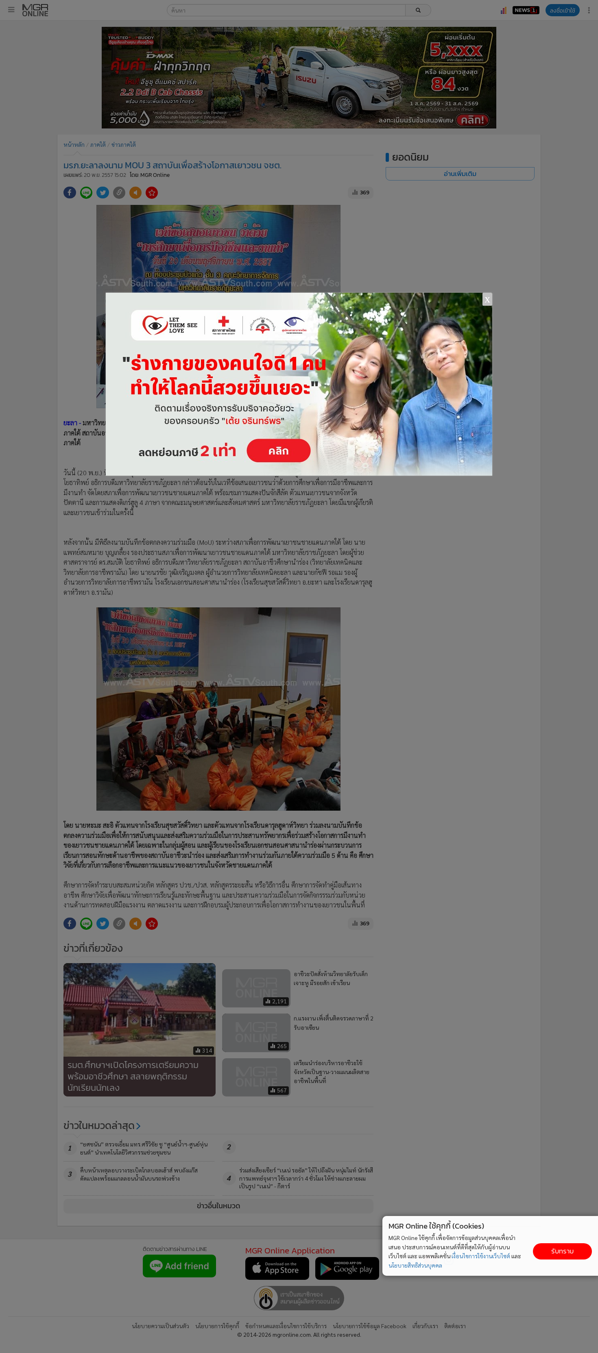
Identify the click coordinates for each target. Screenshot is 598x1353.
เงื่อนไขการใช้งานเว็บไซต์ (481, 1255)
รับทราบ (562, 1251)
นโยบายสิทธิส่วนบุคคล (415, 1265)
